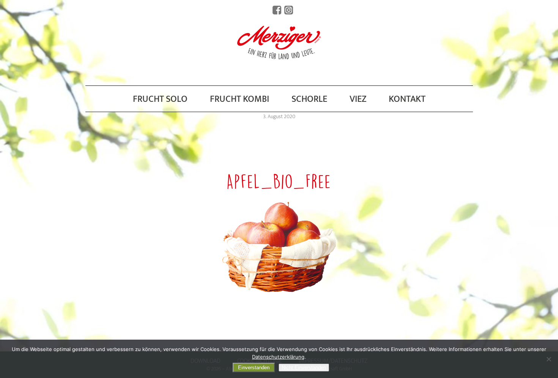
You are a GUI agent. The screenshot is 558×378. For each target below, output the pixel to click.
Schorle (309, 99)
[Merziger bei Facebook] (277, 10)
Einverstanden (254, 367)
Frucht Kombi (239, 99)
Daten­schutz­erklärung (278, 357)
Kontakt (407, 99)
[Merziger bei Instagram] (288, 10)
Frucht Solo (160, 99)
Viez (358, 99)
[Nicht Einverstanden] (548, 359)
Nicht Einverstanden (304, 367)
